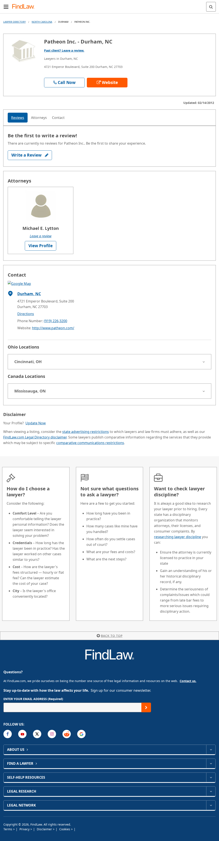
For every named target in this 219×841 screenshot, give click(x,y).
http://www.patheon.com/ (53, 328)
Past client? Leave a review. (64, 50)
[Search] (211, 7)
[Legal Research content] (210, 791)
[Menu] (6, 6)
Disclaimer (45, 829)
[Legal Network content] (210, 805)
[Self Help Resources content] (210, 777)
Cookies (65, 829)
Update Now (35, 423)
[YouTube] (22, 734)
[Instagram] (52, 734)
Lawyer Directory (14, 21)
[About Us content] (210, 749)
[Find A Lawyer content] (210, 763)
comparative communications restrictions (90, 442)
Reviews (17, 117)
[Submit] (146, 707)
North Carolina (42, 21)
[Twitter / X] (37, 734)
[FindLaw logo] (24, 7)
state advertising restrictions (85, 431)
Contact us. (188, 681)
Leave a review (41, 236)
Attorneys (39, 117)
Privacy (24, 829)
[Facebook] (7, 734)
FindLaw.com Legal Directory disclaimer (35, 437)
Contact (58, 117)
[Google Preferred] (81, 734)
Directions (25, 313)
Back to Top (112, 636)
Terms (8, 829)
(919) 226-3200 (55, 321)
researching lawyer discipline (177, 536)
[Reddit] (66, 734)
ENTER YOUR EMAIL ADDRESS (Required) (33, 699)
